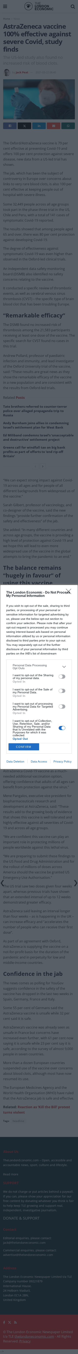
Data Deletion (15, 761)
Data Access (39, 761)
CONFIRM (23, 746)
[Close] (70, 593)
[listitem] (39, 667)
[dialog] (39, 677)
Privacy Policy (62, 761)
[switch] (62, 677)
